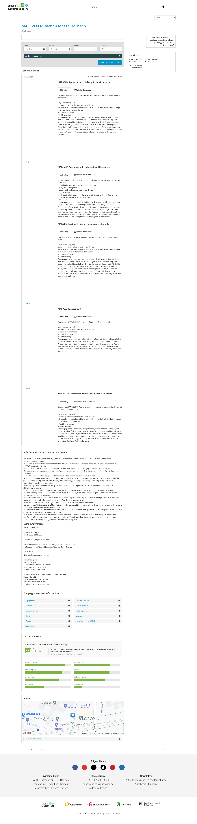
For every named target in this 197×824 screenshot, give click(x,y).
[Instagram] (93, 767)
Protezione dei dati (161, 750)
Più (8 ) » (26, 303)
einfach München (18, 6)
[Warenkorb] (175, 6)
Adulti (76, 45)
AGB (35, 780)
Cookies (64, 780)
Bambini (102, 45)
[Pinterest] (112, 767)
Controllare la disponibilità (109, 62)
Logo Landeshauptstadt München (149, 804)
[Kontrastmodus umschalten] (164, 6)
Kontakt (64, 784)
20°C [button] (95, 6)
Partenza (52, 45)
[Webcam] (105, 6)
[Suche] (181, 6)
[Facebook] (75, 767)
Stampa (173, 750)
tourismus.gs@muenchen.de (98, 784)
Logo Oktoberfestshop (73, 804)
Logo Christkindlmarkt (98, 804)
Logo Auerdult (124, 804)
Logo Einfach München (47, 804)
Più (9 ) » (26, 161)
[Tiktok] (103, 767)
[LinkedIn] (122, 767)
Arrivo (25, 45)
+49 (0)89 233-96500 (98, 780)
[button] (187, 6)
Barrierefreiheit (41, 788)
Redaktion (53, 784)
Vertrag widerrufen (98, 788)
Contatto (139, 750)
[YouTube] (84, 767)
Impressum (148, 750)
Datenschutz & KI (49, 780)
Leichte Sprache (59, 788)
